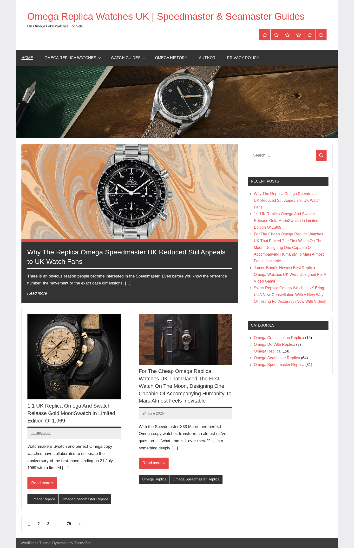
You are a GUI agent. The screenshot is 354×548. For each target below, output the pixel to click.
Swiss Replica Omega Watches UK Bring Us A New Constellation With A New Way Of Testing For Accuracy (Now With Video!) (290, 294)
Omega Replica (43, 499)
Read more (37, 293)
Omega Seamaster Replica (277, 358)
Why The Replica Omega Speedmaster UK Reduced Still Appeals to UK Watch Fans (287, 200)
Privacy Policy (243, 58)
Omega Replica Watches (70, 58)
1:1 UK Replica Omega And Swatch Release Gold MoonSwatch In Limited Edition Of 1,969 (71, 413)
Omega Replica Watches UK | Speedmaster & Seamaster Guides (166, 16)
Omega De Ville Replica (274, 344)
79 (69, 524)
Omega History (171, 58)
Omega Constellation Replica (279, 338)
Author (207, 58)
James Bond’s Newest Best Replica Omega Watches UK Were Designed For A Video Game (290, 274)
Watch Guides (126, 58)
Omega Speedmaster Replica (84, 499)
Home (27, 58)
